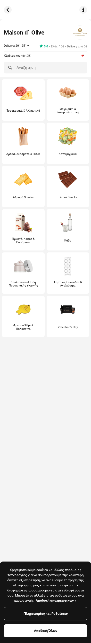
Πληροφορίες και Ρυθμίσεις (46, 614)
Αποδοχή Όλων (45, 631)
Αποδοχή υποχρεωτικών (55, 600)
